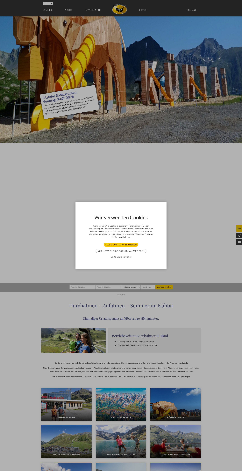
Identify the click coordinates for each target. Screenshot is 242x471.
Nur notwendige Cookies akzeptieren (121, 251)
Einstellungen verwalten (121, 257)
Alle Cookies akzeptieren (121, 244)
